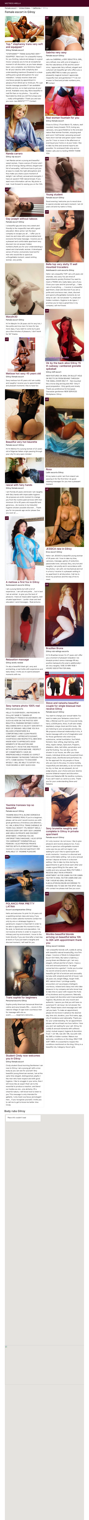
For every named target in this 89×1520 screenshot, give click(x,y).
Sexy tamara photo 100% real (23, 705)
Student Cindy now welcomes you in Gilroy (23, 1057)
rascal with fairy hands (19, 484)
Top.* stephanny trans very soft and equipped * (24, 45)
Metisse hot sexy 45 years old (23, 373)
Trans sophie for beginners (21, 997)
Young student (54, 194)
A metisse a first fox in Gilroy (22, 582)
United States (24, 8)
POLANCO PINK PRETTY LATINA (20, 905)
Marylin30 (11, 316)
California (36, 8)
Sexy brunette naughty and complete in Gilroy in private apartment (62, 831)
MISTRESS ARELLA (13, 3)
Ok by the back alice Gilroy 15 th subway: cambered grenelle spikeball (63, 366)
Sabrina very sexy (56, 52)
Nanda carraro (14, 153)
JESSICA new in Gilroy (59, 548)
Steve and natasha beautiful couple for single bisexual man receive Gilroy (63, 705)
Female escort (11, 8)
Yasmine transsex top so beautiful (20, 806)
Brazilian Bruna (54, 648)
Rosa (49, 469)
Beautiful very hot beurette (21, 441)
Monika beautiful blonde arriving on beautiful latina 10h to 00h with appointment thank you (64, 938)
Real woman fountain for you (62, 117)
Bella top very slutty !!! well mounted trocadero (61, 266)
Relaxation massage (17, 659)
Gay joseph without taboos (21, 218)
